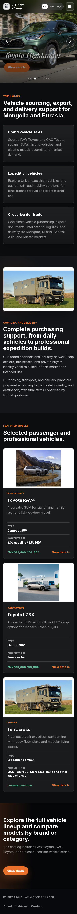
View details (17, 67)
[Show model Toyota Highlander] (35, 78)
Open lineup (15, 870)
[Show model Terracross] (42, 78)
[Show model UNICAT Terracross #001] (46, 78)
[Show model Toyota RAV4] (28, 78)
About (7, 906)
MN (52, 6)
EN (45, 6)
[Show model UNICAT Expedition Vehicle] (49, 78)
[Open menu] (70, 6)
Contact (37, 906)
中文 (59, 6)
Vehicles (21, 906)
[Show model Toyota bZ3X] (39, 78)
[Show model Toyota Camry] (31, 78)
